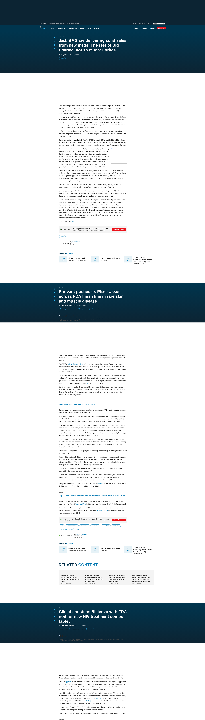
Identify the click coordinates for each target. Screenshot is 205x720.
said (88, 383)
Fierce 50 (88, 28)
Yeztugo (88, 701)
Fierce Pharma (43, 23)
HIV (83, 629)
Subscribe (161, 28)
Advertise (135, 23)
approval (68, 682)
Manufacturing (61, 28)
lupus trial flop (80, 504)
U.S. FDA (70, 529)
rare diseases (116, 525)
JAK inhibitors (105, 525)
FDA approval (95, 309)
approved (99, 698)
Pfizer (61, 309)
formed (100, 483)
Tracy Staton (76, 241)
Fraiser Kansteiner (81, 534)
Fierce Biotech (51, 23)
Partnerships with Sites (110, 258)
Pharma (52, 28)
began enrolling (102, 510)
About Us (141, 23)
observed (81, 419)
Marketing (71, 28)
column (73, 221)
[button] (54, 49)
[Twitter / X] (148, 23)
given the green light (75, 364)
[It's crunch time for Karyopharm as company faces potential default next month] (70, 572)
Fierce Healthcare (60, 23)
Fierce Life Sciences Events (72, 23)
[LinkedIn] (146, 23)
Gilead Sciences (64, 629)
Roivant (78, 529)
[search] (163, 23)
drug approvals (84, 309)
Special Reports (79, 28)
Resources (144, 28)
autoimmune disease (72, 309)
